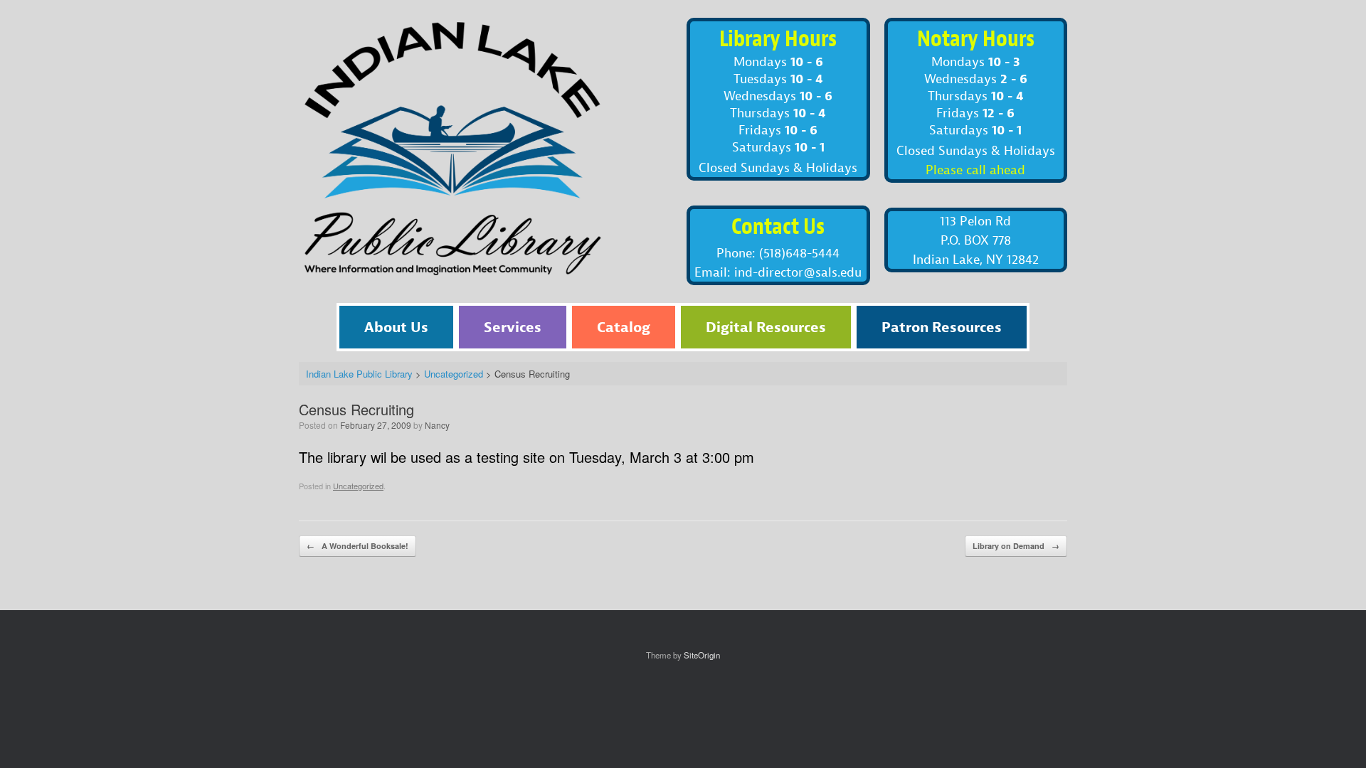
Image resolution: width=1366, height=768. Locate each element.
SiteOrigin (702, 655)
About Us (396, 327)
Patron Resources (941, 327)
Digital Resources (766, 327)
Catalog (623, 327)
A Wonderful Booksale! (357, 545)
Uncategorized (358, 485)
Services (512, 327)
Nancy (437, 425)
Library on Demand (1016, 545)
